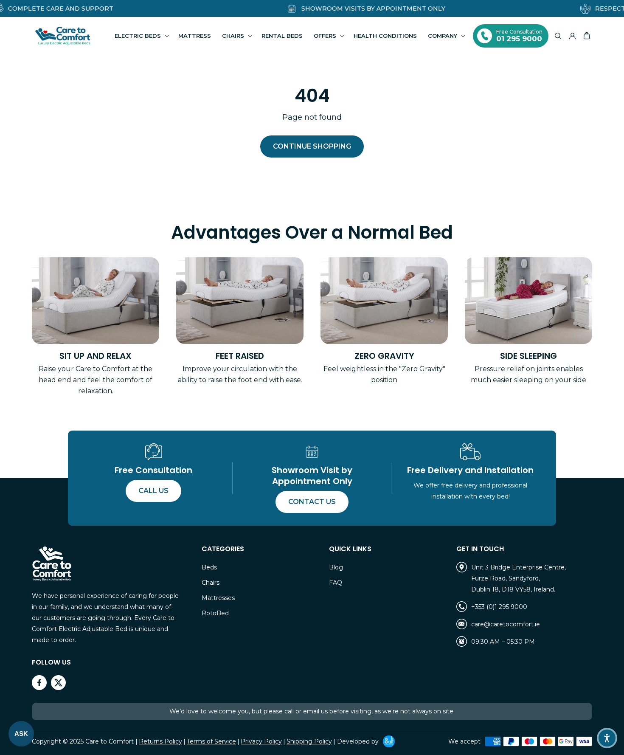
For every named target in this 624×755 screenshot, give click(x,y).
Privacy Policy (261, 741)
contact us (312, 502)
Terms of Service (211, 741)
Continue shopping (312, 146)
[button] (141, 36)
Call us (153, 491)
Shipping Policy (309, 741)
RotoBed (215, 613)
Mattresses (218, 598)
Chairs (210, 582)
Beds (209, 567)
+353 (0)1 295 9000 (499, 607)
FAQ (335, 582)
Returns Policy (160, 741)
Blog (336, 567)
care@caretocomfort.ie (505, 624)
